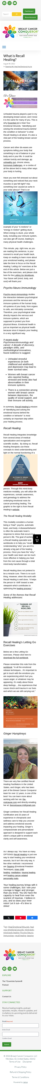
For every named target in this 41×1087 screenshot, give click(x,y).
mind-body (29, 929)
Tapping (10, 866)
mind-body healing (11, 932)
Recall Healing (20, 854)
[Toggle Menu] (4, 47)
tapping (30, 935)
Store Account (30, 17)
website (15, 509)
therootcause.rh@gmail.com (22, 805)
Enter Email (6, 1030)
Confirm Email (7, 1038)
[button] (37, 539)
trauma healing (28, 872)
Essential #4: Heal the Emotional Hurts (18, 66)
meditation (16, 872)
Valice (25, 1082)
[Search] (16, 14)
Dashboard (29, 11)
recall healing (20, 935)
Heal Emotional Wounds (18, 927)
